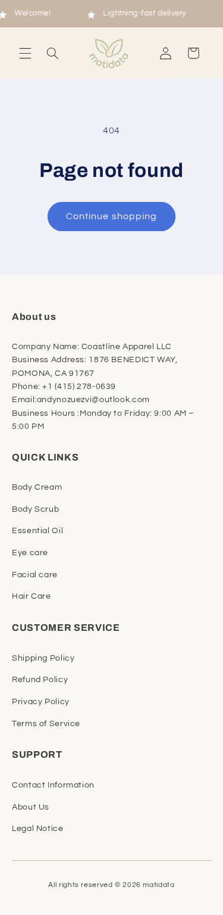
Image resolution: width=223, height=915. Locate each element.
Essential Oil (37, 531)
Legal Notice (38, 828)
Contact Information (53, 785)
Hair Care (31, 596)
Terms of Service (46, 724)
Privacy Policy (41, 702)
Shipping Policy (43, 658)
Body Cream (37, 487)
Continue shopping (111, 216)
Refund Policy (40, 680)
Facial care (35, 575)
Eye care (30, 553)
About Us (30, 807)
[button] (25, 53)
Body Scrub (35, 509)
